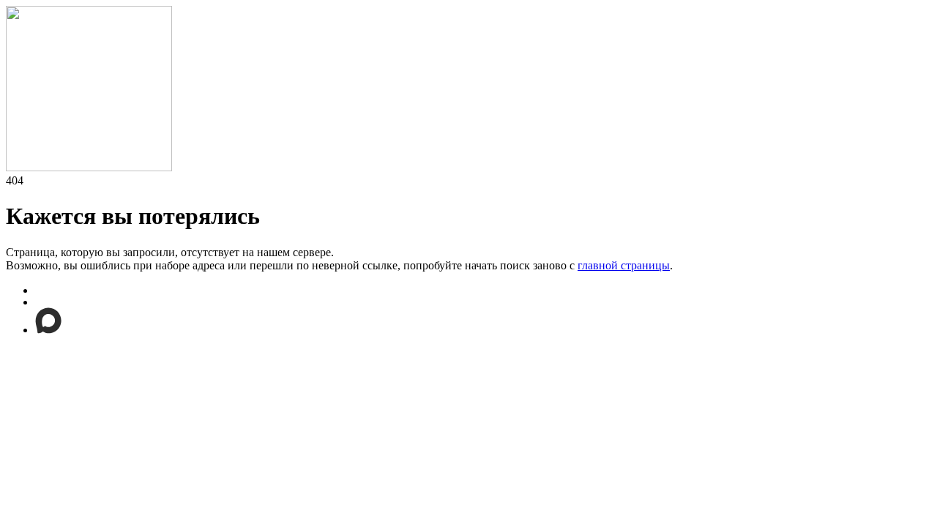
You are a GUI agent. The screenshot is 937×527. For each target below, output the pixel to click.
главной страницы (624, 265)
